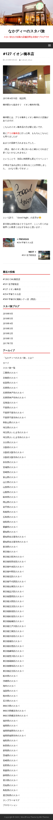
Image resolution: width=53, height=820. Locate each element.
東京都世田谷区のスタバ (14, 561)
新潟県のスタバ (10, 546)
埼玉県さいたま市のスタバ (15, 432)
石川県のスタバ (10, 700)
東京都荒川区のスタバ (13, 656)
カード (6, 362)
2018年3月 (8, 328)
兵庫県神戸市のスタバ (13, 392)
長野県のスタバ (10, 765)
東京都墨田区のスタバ (13, 596)
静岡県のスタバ (10, 775)
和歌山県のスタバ (11, 422)
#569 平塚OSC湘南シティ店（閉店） (20, 299)
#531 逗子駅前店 (11, 284)
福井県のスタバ (10, 720)
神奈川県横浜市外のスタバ (15, 715)
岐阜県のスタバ (10, 497)
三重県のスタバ (10, 372)
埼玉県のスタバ (10, 427)
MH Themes (44, 817)
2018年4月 (8, 323)
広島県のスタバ (10, 516)
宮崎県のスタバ (10, 472)
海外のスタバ (9, 685)
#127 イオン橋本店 (12, 289)
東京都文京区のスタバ (13, 606)
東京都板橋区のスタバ (13, 621)
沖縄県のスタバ (10, 680)
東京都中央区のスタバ (13, 566)
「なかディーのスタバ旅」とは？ (18, 357)
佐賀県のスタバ (10, 382)
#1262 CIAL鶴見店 (11, 279)
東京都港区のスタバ (12, 641)
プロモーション (10, 805)
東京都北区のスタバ (12, 576)
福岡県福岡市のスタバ (13, 730)
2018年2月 (8, 333)
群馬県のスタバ (10, 750)
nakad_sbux (26, 59)
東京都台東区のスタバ (13, 586)
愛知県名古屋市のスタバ (14, 536)
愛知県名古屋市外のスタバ (15, 541)
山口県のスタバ (10, 482)
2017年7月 (8, 343)
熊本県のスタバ (10, 695)
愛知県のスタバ (10, 531)
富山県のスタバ (10, 477)
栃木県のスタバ (10, 675)
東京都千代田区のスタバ (14, 581)
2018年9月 (8, 313)
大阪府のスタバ (10, 447)
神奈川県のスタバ (11, 705)
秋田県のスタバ (10, 745)
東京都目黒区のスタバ (13, 646)
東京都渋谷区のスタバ (13, 636)
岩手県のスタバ (10, 506)
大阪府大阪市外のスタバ (14, 457)
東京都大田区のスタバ (13, 601)
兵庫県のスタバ (10, 387)
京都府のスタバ (10, 377)
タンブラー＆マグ (11, 800)
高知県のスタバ (10, 785)
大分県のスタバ (10, 442)
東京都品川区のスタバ (13, 591)
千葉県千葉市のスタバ (13, 412)
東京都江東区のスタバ (13, 631)
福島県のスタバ (10, 740)
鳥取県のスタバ (10, 790)
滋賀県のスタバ (10, 690)
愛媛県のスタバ (10, 526)
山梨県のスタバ (10, 492)
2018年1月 (8, 338)
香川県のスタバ (10, 780)
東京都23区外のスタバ (13, 556)
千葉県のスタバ (10, 407)
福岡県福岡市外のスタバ (14, 735)
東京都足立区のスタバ (13, 671)
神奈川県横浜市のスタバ (14, 710)
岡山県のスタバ (10, 502)
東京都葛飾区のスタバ (13, 661)
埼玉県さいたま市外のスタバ (16, 437)
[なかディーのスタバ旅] (26, 23)
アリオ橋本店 (13, 133)
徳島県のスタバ (10, 521)
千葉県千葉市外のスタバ (14, 417)
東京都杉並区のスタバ (13, 616)
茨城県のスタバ (10, 755)
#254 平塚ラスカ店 (12, 294)
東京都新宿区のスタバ (13, 611)
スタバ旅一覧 (9, 367)
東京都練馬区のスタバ (13, 651)
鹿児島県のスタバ (11, 795)
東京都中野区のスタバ (13, 571)
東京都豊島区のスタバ (13, 665)
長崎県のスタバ (10, 760)
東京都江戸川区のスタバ (14, 626)
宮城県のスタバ (10, 467)
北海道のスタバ (10, 402)
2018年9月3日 (11, 59)
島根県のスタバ (10, 511)
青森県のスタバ (10, 770)
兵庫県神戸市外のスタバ (14, 397)
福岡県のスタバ (10, 725)
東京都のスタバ (10, 551)
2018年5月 (8, 318)
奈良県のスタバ (10, 462)
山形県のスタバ (10, 487)
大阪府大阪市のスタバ (13, 452)
